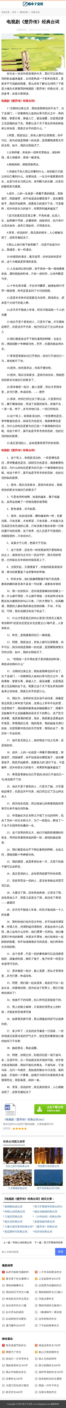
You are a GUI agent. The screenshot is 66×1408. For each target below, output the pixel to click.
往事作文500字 (14, 1378)
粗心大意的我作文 (49, 1352)
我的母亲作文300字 (17, 1365)
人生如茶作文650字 (50, 1278)
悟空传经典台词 (43, 1231)
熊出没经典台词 (13, 1221)
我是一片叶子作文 (49, 1385)
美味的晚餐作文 (15, 1285)
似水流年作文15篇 (16, 1305)
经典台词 (35, 12)
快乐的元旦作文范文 (17, 1298)
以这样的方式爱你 (16, 1318)
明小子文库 (27, 1404)
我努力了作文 (13, 1352)
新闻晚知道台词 (13, 1206)
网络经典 (24, 12)
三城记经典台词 (13, 1216)
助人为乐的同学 (48, 1358)
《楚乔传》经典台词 (45, 1226)
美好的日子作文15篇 (17, 1292)
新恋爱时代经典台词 (16, 1231)
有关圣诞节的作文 (16, 1345)
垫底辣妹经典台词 (44, 1221)
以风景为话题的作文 (50, 1285)
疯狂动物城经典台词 (45, 1211)
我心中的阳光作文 (16, 1372)
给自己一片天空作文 (17, 1358)
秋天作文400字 (14, 1392)
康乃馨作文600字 (15, 1325)
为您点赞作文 (46, 1298)
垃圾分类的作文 (48, 1392)
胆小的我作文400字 (50, 1365)
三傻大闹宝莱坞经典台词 (18, 1226)
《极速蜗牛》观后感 (50, 1312)
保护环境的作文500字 (51, 1372)
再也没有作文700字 (50, 1345)
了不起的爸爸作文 (49, 1325)
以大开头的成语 (15, 1312)
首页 (14, 12)
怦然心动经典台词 (15, 1211)
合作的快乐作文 (48, 1318)
